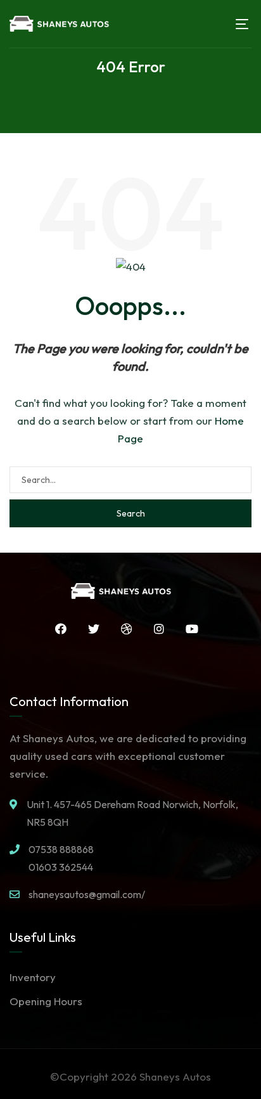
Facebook (56, 629)
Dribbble (122, 629)
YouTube (187, 629)
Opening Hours (46, 1001)
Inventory (33, 977)
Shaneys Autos (175, 1076)
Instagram (154, 629)
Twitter (89, 629)
